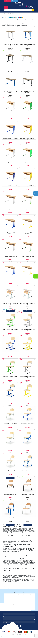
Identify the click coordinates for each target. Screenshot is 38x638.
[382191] (27, 82)
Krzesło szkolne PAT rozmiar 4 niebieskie (10, 517)
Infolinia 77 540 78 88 (7, 0)
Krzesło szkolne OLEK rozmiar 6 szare (10, 470)
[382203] (27, 59)
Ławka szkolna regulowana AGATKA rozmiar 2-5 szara (10, 115)
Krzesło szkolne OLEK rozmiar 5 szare (10, 447)
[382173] (10, 59)
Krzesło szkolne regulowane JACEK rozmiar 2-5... (10, 329)
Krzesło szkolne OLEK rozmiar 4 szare (10, 423)
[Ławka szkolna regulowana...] (10, 82)
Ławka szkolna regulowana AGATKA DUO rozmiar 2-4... (10, 210)
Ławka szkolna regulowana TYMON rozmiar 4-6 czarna (10, 68)
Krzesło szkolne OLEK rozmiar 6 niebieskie (28, 470)
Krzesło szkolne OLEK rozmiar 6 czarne (10, 494)
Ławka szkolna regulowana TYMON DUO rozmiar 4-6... (27, 68)
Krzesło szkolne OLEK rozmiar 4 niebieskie (28, 423)
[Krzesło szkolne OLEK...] (10, 414)
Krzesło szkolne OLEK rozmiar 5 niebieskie (28, 447)
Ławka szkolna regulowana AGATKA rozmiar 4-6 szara (10, 162)
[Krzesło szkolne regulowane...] (10, 320)
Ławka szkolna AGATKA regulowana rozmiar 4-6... (10, 186)
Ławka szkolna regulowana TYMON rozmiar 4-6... (27, 45)
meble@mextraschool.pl (14, 0)
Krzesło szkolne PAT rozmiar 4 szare (27, 517)
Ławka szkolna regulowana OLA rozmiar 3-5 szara (10, 304)
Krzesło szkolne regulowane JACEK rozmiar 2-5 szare (27, 330)
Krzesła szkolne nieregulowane (18, 588)
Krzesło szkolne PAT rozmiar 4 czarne (27, 494)
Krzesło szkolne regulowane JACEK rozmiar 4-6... (10, 376)
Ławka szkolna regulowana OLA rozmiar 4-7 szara (27, 304)
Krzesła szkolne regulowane (6, 588)
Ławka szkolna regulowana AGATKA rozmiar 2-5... (27, 115)
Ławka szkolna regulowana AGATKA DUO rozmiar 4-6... (10, 257)
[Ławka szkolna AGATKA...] (10, 176)
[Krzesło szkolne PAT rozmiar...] (27, 485)
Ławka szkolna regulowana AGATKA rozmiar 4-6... (27, 162)
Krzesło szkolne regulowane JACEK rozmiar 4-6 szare (27, 377)
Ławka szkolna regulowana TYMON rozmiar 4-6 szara (10, 45)
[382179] (27, 35)
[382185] (10, 35)
